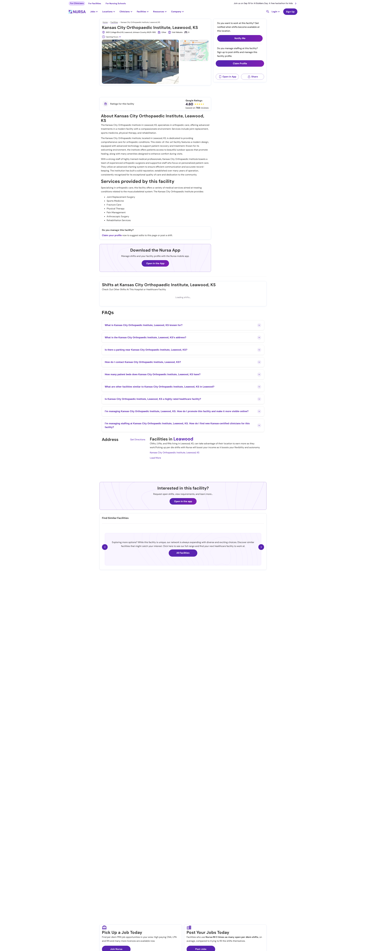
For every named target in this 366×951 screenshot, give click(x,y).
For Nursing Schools (116, 3)
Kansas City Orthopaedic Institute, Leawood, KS (174, 452)
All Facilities (183, 552)
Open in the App (155, 263)
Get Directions (137, 439)
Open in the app (183, 501)
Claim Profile (240, 63)
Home (105, 22)
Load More (155, 457)
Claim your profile (112, 235)
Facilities (114, 22)
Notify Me (239, 38)
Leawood (183, 439)
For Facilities (94, 3)
